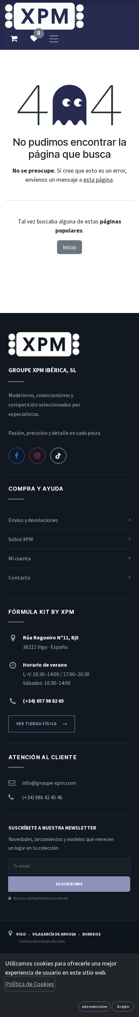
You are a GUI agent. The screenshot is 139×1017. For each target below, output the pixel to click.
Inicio (69, 247)
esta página (98, 179)
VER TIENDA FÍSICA (36, 724)
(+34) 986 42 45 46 (42, 797)
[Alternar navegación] (54, 38)
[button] (94, 1007)
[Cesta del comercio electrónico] (14, 38)
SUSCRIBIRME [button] (69, 883)
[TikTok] (58, 456)
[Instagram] (37, 456)
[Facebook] (16, 456)
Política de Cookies (29, 984)
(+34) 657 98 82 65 (43, 700)
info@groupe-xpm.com (49, 782)
